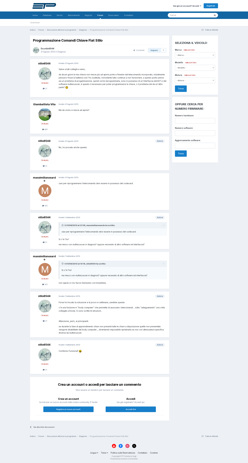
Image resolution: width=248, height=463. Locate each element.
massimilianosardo (44, 179)
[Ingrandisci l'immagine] (66, 87)
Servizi (60, 15)
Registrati (211, 6)
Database (47, 15)
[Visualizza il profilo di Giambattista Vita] (44, 114)
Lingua (93, 453)
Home (35, 15)
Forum (100, 15)
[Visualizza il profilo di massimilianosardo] (44, 190)
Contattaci (128, 15)
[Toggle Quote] (63, 225)
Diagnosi (62, 51)
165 (46, 205)
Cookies (154, 453)
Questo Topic (202, 15)
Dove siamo (113, 15)
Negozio (88, 15)
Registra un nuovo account (68, 409)
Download (34, 22)
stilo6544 (49, 48)
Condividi (139, 50)
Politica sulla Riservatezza (123, 453)
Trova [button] (181, 88)
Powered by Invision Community (124, 459)
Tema (104, 453)
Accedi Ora (131, 409)
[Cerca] (215, 15)
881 (46, 129)
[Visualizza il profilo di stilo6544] (36, 50)
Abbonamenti (74, 15)
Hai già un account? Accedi (186, 6)
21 (46, 88)
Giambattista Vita (44, 104)
